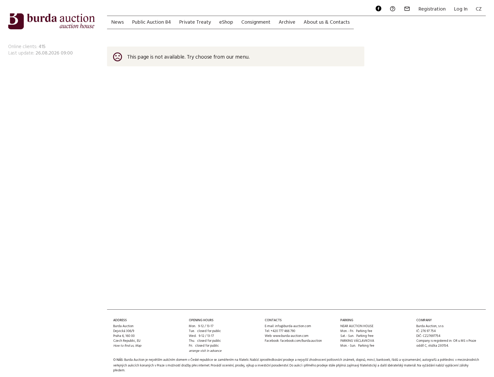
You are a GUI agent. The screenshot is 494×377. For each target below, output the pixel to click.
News (117, 22)
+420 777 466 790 (283, 331)
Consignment (255, 22)
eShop (226, 22)
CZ (479, 9)
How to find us (123, 345)
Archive (287, 22)
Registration (432, 9)
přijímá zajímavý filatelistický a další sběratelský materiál (376, 365)
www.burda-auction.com (290, 336)
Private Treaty (195, 22)
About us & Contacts (327, 22)
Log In (460, 9)
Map (138, 345)
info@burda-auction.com (293, 326)
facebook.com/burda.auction (301, 341)
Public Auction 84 (151, 22)
